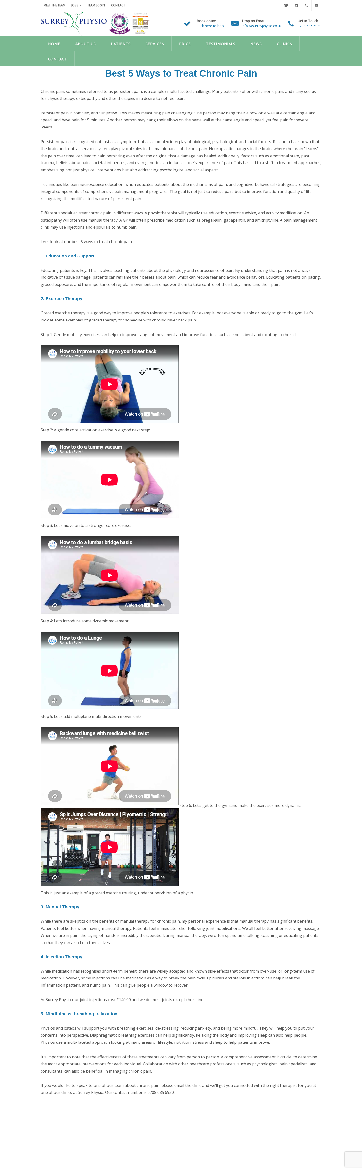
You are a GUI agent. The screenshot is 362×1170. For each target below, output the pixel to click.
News (256, 43)
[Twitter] (286, 5)
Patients (121, 43)
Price (185, 43)
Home (54, 43)
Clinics (284, 43)
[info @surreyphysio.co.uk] (316, 5)
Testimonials (220, 43)
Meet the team (54, 5)
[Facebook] (276, 5)
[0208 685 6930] (306, 5)
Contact (118, 5)
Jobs (74, 5)
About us (85, 43)
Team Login (96, 5)
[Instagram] (296, 5)
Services (155, 43)
